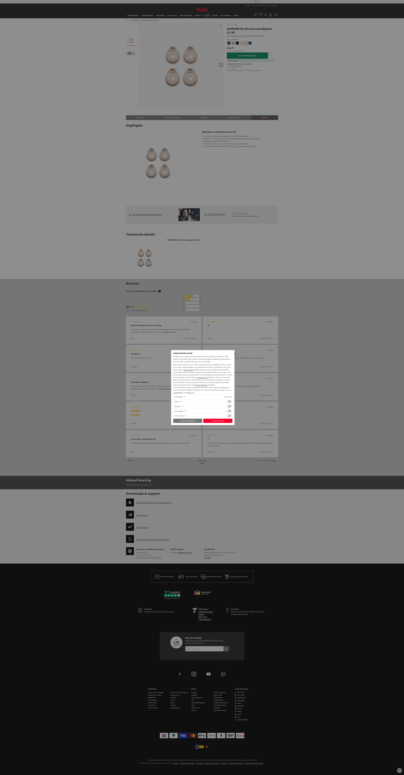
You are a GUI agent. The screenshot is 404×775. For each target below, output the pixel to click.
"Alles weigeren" (188, 370)
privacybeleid (177, 392)
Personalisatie (178, 411)
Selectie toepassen (187, 421)
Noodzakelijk (178, 397)
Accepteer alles (218, 421)
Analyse (176, 401)
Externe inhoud (179, 416)
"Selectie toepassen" (201, 385)
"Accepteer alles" (202, 377)
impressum (190, 392)
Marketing (177, 406)
